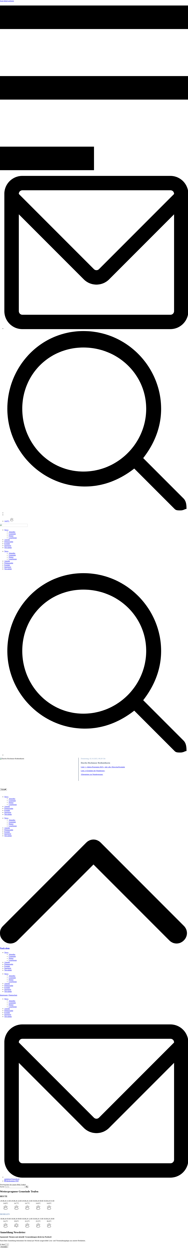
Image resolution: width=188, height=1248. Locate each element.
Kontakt (7, 544)
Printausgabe (8, 542)
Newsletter (8, 547)
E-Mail (2, 1244)
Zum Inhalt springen (7, 1)
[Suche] (26, 1187)
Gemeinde (12, 534)
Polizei (11, 536)
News (6, 530)
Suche (2, 1187)
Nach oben (5, 948)
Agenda (7, 540)
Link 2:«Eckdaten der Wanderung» (93, 771)
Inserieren (7, 546)
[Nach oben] (94, 944)
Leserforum (13, 538)
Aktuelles (12, 532)
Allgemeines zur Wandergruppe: (92, 774)
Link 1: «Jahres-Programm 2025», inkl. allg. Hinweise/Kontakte (103, 767)
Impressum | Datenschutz (8, 995)
